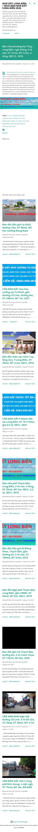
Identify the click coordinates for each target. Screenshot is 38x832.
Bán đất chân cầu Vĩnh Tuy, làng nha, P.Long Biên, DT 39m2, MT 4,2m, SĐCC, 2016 (18, 359)
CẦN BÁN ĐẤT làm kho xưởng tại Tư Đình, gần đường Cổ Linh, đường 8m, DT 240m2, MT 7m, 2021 (18, 293)
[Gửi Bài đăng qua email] (3, 130)
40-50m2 (15, 116)
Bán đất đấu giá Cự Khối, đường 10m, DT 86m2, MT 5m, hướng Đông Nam (17, 227)
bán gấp (21, 116)
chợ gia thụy (7, 118)
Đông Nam (6, 121)
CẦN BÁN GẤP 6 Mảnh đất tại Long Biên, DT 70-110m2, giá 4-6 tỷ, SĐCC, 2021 (18, 421)
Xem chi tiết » (30, 254)
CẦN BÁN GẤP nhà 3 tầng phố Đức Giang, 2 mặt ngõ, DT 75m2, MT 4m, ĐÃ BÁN (17, 784)
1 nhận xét (13, 322)
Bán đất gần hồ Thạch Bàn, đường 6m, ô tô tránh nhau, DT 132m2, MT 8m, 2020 (18, 655)
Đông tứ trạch (16, 121)
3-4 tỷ (9, 116)
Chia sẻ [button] (4, 133)
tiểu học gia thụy (8, 126)
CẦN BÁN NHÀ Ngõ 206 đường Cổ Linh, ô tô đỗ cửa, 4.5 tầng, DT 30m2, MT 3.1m (18, 719)
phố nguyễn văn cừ (18, 124)
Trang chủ (5, 33)
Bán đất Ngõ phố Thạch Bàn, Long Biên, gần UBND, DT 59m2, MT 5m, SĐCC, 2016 (19, 593)
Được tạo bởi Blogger (20, 822)
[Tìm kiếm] (30, 3)
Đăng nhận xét (14, 254)
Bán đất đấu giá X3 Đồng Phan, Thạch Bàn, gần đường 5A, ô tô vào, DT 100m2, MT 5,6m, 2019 (16, 553)
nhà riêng (6, 124)
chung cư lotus (19, 118)
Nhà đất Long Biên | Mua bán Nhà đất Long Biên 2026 (14, 6)
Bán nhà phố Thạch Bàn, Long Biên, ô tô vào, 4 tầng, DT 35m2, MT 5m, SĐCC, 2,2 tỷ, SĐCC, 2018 (18, 488)
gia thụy (26, 121)
